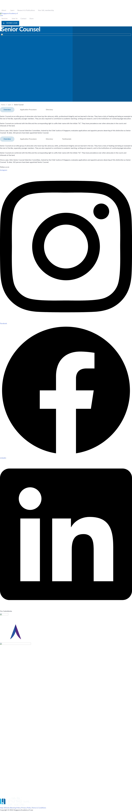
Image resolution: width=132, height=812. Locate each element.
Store (31, 18)
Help (1, 808)
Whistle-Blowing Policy (12, 808)
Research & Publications (26, 10)
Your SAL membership (46, 10)
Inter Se (14, 18)
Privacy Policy (26, 808)
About (4, 10)
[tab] (7, 109)
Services (5, 18)
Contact (23, 18)
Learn (12, 10)
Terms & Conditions (39, 808)
